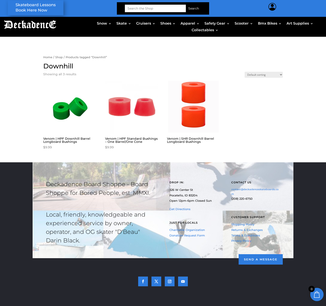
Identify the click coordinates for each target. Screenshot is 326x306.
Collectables (203, 30)
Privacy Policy (241, 240)
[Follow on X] (156, 281)
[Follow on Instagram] (170, 281)
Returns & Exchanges (247, 230)
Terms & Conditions (245, 235)
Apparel (188, 23)
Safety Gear (214, 23)
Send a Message (260, 259)
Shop (59, 57)
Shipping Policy (242, 224)
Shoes (165, 23)
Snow (102, 23)
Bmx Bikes (267, 23)
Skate (121, 23)
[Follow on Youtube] (183, 281)
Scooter (242, 23)
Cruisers (143, 23)
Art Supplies (298, 23)
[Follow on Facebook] (143, 281)
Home (47, 57)
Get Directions (179, 209)
